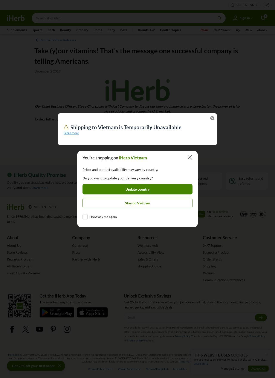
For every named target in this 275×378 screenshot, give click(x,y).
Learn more (71, 133)
